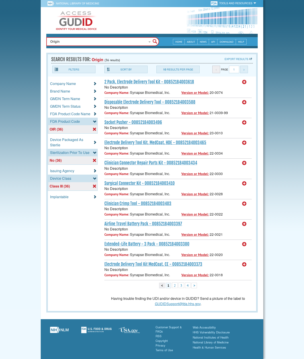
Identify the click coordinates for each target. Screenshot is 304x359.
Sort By (126, 69)
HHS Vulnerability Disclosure (211, 332)
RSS (159, 336)
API (213, 41)
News (203, 41)
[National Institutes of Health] (51, 3)
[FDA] (214, 3)
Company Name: (116, 92)
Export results (236, 59)
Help (241, 41)
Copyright (162, 341)
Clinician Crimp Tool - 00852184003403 (137, 203)
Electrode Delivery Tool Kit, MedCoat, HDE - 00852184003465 (155, 142)
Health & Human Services (209, 347)
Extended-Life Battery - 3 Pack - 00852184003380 (146, 244)
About (191, 41)
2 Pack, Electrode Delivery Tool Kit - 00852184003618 (149, 82)
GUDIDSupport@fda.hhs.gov (178, 303)
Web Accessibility (204, 327)
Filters (74, 69)
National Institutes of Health (211, 337)
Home (178, 41)
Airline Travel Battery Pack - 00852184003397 (143, 223)
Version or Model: (195, 92)
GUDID (76, 20)
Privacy (160, 345)
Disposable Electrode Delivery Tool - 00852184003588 (149, 102)
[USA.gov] (133, 332)
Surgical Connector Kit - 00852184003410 (139, 183)
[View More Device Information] (244, 82)
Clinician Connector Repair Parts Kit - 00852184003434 (150, 162)
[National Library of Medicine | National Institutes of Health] (59, 332)
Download (226, 41)
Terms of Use (164, 350)
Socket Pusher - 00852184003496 (133, 122)
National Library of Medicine (77, 3)
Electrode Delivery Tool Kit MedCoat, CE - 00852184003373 (153, 264)
